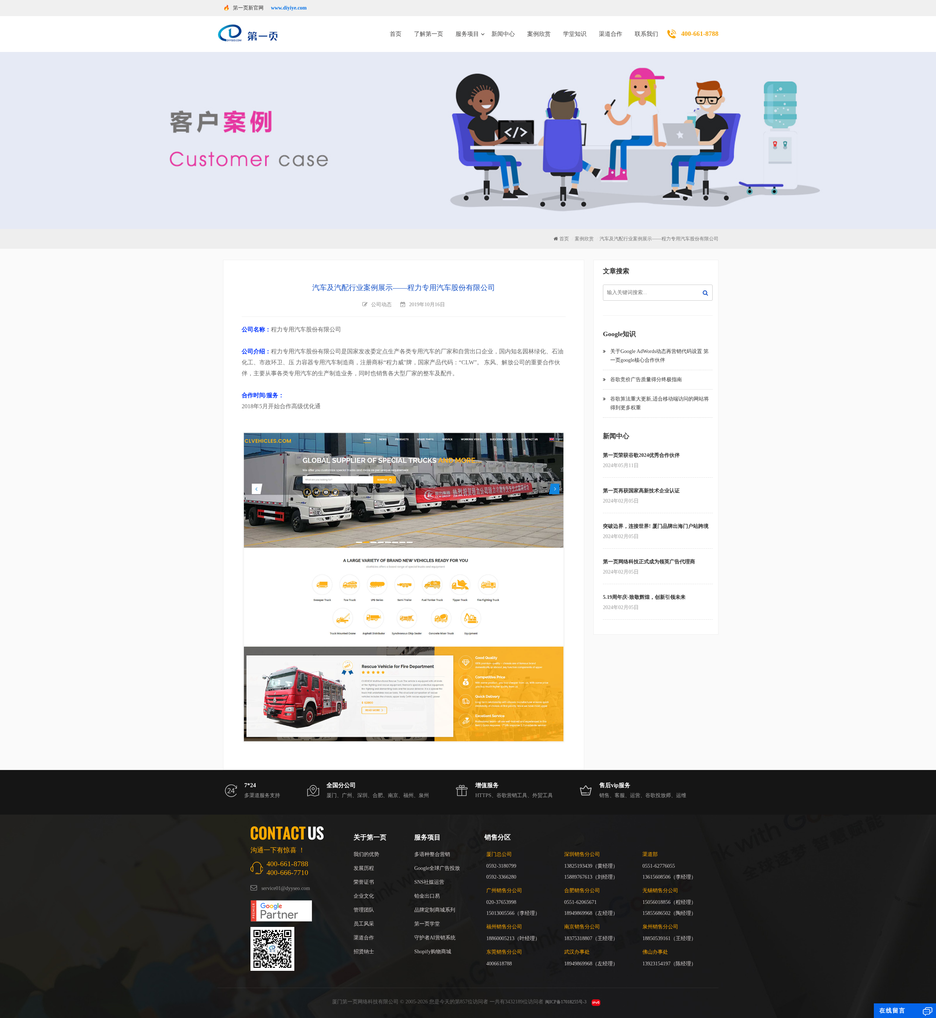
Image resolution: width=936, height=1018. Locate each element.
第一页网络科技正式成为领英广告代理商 (649, 561)
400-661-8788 (699, 33)
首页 (395, 34)
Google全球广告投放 (437, 868)
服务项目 (467, 34)
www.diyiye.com (289, 8)
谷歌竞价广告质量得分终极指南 (646, 379)
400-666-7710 (287, 872)
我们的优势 (366, 854)
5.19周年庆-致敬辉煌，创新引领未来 (644, 597)
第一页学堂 (427, 924)
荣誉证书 (364, 882)
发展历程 (364, 868)
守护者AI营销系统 (435, 937)
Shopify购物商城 (432, 951)
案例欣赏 (539, 34)
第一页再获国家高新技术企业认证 (641, 490)
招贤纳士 (364, 951)
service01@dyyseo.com (285, 888)
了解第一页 (428, 34)
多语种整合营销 (432, 854)
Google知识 (619, 334)
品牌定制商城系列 (434, 910)
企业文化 (364, 896)
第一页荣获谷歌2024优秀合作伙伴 (641, 455)
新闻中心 (503, 34)
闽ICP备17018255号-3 (565, 1001)
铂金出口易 (427, 896)
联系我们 (646, 34)
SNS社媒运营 (429, 882)
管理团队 (364, 910)
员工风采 (364, 924)
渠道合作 (610, 34)
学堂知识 (574, 34)
